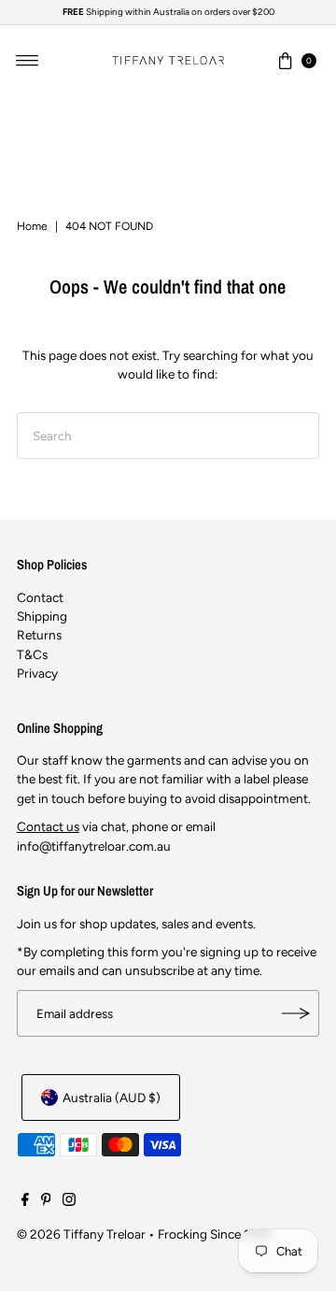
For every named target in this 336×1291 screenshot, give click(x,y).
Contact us (48, 826)
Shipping (42, 616)
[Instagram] (69, 1201)
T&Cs (32, 654)
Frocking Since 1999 (215, 1233)
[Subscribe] (296, 1013)
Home (32, 226)
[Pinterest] (46, 1201)
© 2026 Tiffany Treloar (81, 1233)
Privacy (37, 673)
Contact (40, 597)
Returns (39, 634)
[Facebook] (25, 1201)
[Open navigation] (27, 60)
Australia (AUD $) (112, 1097)
